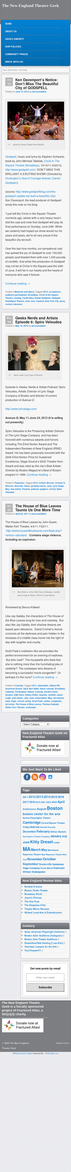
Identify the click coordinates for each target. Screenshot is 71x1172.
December (29, 831)
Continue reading (17, 283)
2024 (48, 802)
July (26, 697)
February (43, 831)
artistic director (46, 482)
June (27, 301)
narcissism (58, 697)
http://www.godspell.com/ (20, 170)
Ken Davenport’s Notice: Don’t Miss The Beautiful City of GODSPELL (36, 83)
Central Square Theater (53, 822)
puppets (44, 489)
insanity (43, 694)
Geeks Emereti (14, 39)
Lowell (56, 842)
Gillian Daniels (58, 831)
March (36, 849)
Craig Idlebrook (31, 827)
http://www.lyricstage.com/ (21, 409)
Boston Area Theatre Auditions (40, 939)
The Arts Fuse (31, 901)
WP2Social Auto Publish (23, 1053)
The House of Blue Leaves (28, 704)
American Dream (13, 688)
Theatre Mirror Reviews (36, 908)
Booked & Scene (33, 886)
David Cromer (51, 691)
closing (17, 297)
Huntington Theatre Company (36, 836)
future (27, 485)
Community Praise (16, 54)
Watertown (59, 868)
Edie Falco (19, 694)
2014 (47, 796)
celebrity (9, 691)
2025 (54, 802)
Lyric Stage (58, 485)
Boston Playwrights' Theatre (36, 817)
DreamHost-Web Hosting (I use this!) (43, 943)
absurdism (43, 685)
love (33, 301)
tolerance (17, 304)
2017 (26, 802)
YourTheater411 (32, 950)
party (62, 301)
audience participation (16, 294)
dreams (9, 694)
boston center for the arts (41, 814)
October (49, 858)
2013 (39, 796)
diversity (18, 485)
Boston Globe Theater (36, 890)
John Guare (17, 697)
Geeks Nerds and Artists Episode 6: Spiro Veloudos (38, 319)
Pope (13, 701)
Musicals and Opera (24, 291)
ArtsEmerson (29, 809)
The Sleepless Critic (35, 905)
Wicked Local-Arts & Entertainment (43, 912)
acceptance (55, 291)
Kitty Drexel (41, 842)
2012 (45, 291)
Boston (55, 808)
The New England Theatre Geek (30, 5)
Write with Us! (14, 62)
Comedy (19, 685)
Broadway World (33, 894)
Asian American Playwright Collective (44, 931)
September (31, 864)
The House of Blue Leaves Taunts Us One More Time (38, 507)
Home (8, 24)
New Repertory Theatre (51, 854)
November (34, 859)
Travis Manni (46, 868)
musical (40, 301)
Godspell (10, 157)
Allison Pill (54, 685)
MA (27, 848)
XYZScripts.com (51, 1053)
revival (8, 304)
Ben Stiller (34, 688)
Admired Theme (62, 1043)
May (7, 489)
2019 (38, 802)
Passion (26, 489)
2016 (61, 797)
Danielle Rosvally (47, 827)
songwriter (56, 701)
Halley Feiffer (31, 694)
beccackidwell (39, 91)
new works (16, 489)
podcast (35, 489)
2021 (43, 802)
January (55, 836)
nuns (7, 701)
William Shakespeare (34, 871)
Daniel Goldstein (43, 297)
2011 (34, 685)
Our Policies (13, 46)
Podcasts (19, 482)
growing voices (38, 485)
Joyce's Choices (33, 897)
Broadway (33, 294)
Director (9, 485)
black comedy (47, 688)
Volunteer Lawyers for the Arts (40, 946)
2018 (32, 802)
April (25, 688)
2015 (54, 797)
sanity (28, 701)
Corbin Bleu (28, 297)
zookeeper (31, 707)
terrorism (10, 704)
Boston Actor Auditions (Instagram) (43, 935)
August (41, 809)
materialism (41, 697)
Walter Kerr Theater (15, 707)
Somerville (45, 864)
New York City (52, 301)
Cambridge (32, 822)
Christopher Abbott (24, 691)
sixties (47, 701)
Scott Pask (37, 701)
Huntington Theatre (14, 301)
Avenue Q (60, 482)
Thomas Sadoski (50, 704)
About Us (11, 31)
